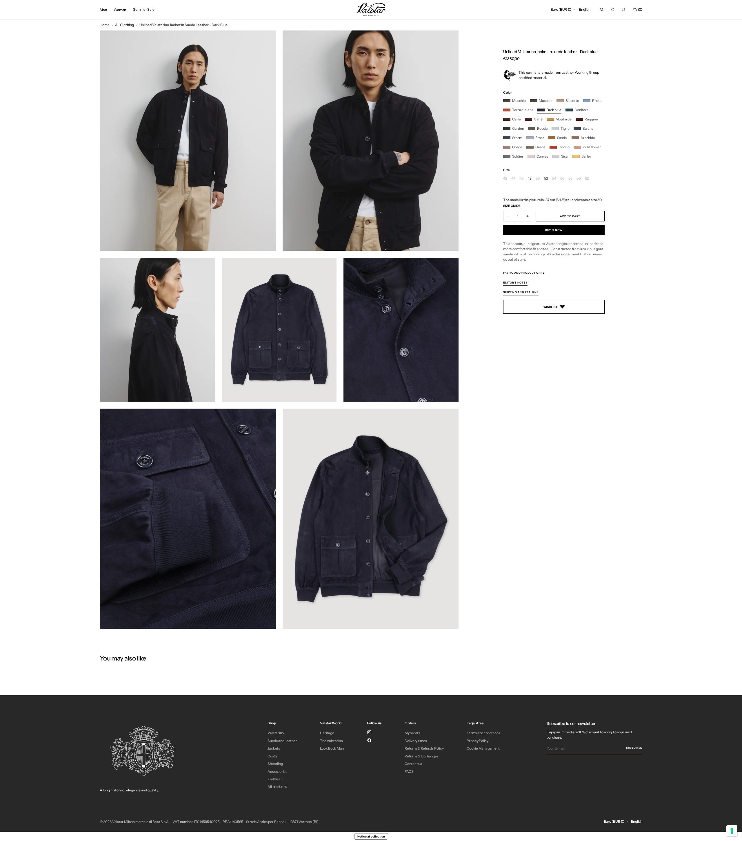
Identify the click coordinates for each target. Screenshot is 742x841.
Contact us (413, 763)
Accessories (277, 771)
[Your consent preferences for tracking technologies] (731, 830)
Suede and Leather (282, 741)
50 (538, 178)
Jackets (274, 748)
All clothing (124, 25)
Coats (272, 756)
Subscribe (634, 747)
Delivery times (416, 741)
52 (546, 178)
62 (587, 178)
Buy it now (553, 230)
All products (277, 786)
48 (530, 178)
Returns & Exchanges (421, 756)
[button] (560, 9)
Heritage (327, 733)
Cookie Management (483, 748)
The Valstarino (331, 741)
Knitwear (275, 779)
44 (513, 178)
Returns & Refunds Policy (424, 748)
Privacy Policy (477, 741)
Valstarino (276, 733)
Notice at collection (371, 836)
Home (105, 25)
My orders (412, 733)
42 (505, 178)
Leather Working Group (580, 72)
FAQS (409, 771)
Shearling (275, 763)
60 (578, 178)
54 (554, 178)
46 (521, 178)
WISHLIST (550, 306)
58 (570, 178)
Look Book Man (332, 748)
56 (562, 178)
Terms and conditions (483, 733)
